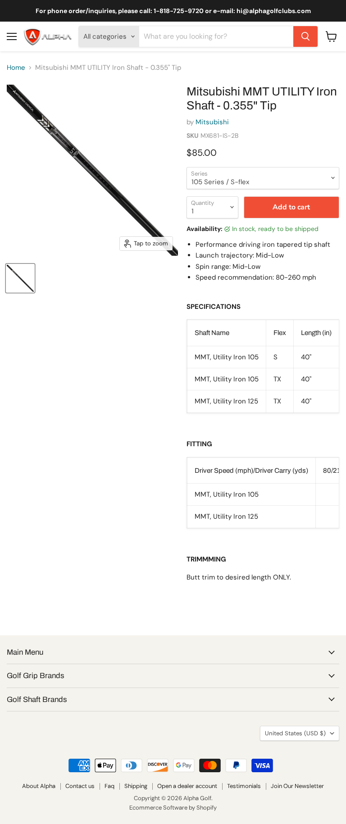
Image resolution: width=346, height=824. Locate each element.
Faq (109, 786)
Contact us (80, 786)
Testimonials (244, 786)
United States (295, 733)
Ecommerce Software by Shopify (173, 807)
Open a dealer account (187, 786)
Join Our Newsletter (297, 786)
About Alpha (38, 786)
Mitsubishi (212, 122)
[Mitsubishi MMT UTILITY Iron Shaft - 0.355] (20, 278)
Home (16, 68)
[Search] (305, 36)
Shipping (135, 786)
